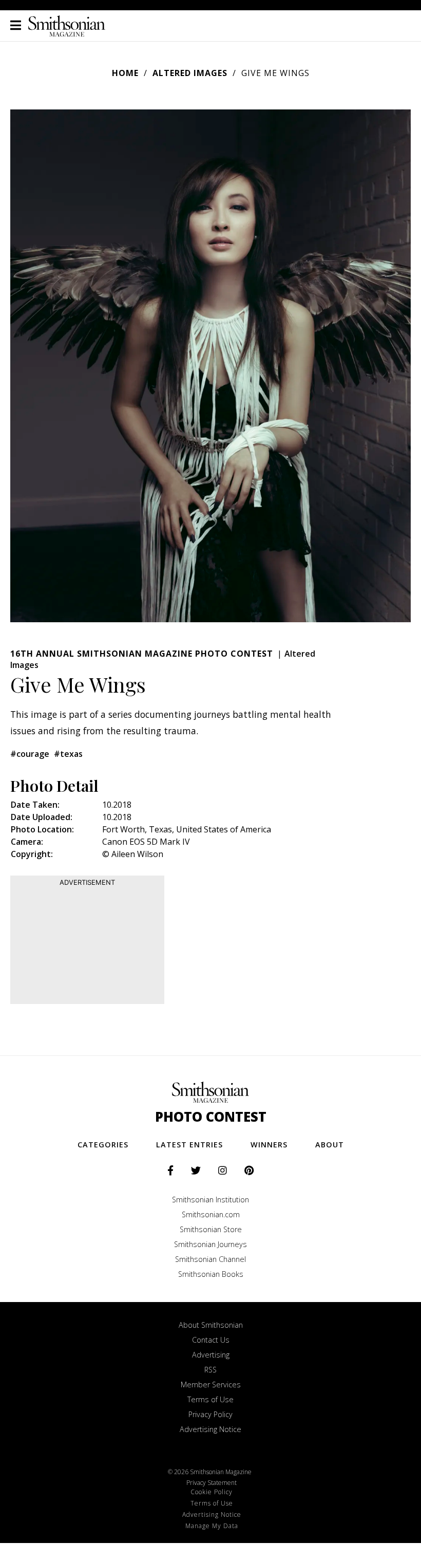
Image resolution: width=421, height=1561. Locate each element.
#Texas (68, 753)
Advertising (210, 1355)
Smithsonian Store (211, 1229)
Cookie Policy (211, 1492)
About (329, 1144)
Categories (103, 1144)
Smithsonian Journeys (210, 1244)
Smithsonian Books (210, 1274)
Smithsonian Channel (210, 1259)
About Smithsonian (211, 1325)
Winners (269, 1144)
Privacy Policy (210, 1414)
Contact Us (210, 1340)
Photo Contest (210, 1117)
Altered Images (189, 73)
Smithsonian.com (211, 1214)
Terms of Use (210, 1399)
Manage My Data (211, 1525)
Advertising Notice (210, 1429)
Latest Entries (189, 1144)
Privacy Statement (211, 1482)
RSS (210, 1369)
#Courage (29, 753)
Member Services (211, 1384)
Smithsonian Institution (210, 1199)
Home (125, 73)
